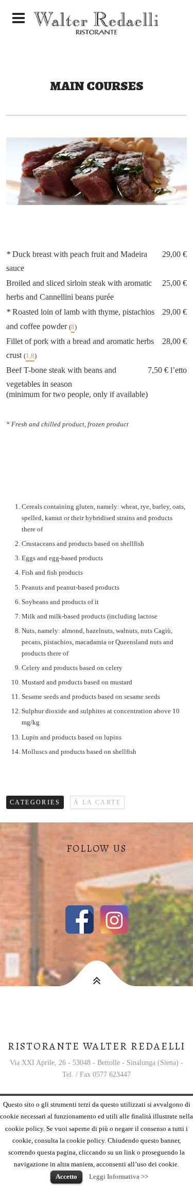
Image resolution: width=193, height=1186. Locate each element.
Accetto (66, 1176)
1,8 (30, 355)
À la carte (97, 802)
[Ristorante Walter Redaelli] (96, 18)
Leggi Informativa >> (118, 1176)
